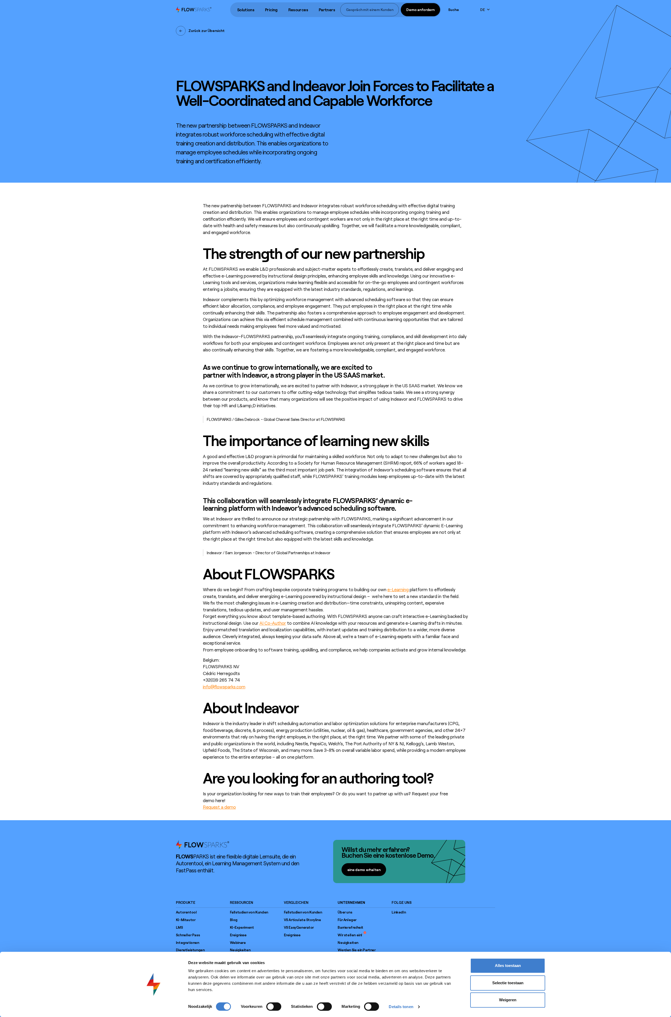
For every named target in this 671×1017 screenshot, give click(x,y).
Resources (298, 9)
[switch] (273, 1006)
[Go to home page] (202, 844)
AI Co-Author (272, 623)
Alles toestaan (508, 965)
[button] (245, 9)
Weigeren (507, 1000)
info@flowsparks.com (224, 686)
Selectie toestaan (507, 983)
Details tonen (401, 1006)
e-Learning (398, 589)
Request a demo (219, 806)
